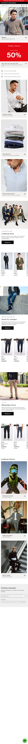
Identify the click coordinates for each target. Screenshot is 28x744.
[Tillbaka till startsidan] (3, 5)
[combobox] (14, 596)
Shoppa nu (8, 242)
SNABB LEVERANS (4, 3)
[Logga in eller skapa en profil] (22, 5)
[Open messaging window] (25, 741)
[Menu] (26, 5)
